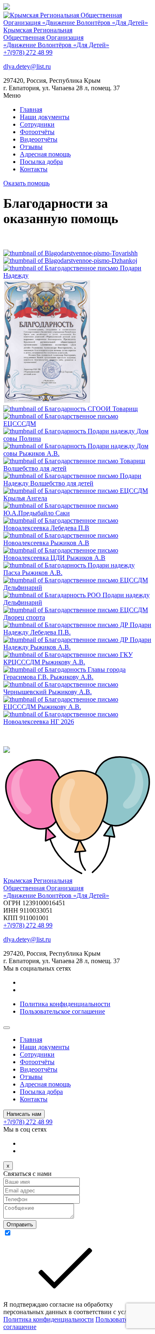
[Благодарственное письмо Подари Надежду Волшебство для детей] (77, 483)
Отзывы (31, 146)
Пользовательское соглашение (62, 1011)
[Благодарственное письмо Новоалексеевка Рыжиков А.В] (77, 542)
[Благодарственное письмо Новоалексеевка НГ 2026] (77, 721)
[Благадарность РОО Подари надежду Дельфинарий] (77, 602)
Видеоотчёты (38, 139)
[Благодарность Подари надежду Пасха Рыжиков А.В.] (77, 572)
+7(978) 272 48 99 (27, 52)
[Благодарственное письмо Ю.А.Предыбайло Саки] (77, 513)
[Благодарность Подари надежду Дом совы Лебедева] (77, 438)
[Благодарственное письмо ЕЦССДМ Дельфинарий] (77, 587)
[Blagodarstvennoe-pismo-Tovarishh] (70, 253)
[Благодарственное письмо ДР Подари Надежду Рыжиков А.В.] (77, 647)
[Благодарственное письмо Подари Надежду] (77, 275)
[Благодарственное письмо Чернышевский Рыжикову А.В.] (77, 691)
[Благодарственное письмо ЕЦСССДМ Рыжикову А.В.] (77, 706)
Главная (31, 109)
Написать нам (24, 1114)
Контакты (34, 169)
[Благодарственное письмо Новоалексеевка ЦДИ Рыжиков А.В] (77, 557)
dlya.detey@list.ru (27, 66)
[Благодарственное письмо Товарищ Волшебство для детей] (77, 468)
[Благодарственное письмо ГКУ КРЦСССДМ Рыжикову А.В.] (77, 662)
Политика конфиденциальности (65, 1003)
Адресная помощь (45, 154)
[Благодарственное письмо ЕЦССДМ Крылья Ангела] (77, 498)
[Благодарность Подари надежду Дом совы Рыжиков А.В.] (77, 453)
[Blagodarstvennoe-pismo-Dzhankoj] (70, 260)
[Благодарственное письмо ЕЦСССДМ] (77, 423)
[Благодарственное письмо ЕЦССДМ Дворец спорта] (77, 617)
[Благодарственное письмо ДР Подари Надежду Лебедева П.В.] (77, 632)
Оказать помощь (26, 183)
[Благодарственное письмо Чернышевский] (47, 401)
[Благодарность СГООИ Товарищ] (70, 408)
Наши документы (44, 116)
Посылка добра (41, 161)
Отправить (20, 1224)
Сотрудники (37, 124)
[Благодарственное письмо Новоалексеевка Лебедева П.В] (77, 527)
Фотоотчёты (37, 131)
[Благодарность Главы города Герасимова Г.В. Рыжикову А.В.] (77, 676)
